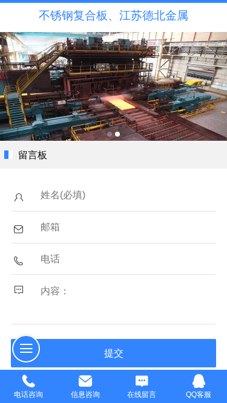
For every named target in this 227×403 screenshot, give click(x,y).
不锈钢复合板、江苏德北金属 (113, 15)
